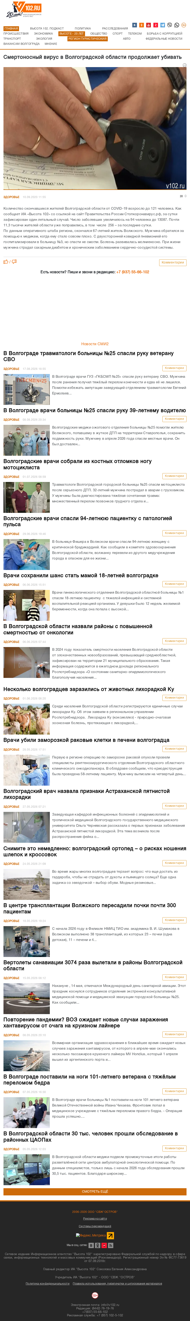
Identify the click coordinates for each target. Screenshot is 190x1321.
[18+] (184, 25)
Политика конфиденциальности (48, 1283)
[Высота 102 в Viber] (169, 25)
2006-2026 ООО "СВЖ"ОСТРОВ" (95, 1212)
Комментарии (173, 262)
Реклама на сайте (95, 1218)
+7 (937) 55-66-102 (132, 272)
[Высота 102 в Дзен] (155, 25)
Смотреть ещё (95, 1191)
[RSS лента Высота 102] (110, 1245)
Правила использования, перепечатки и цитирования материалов (117, 1283)
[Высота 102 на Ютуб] (148, 25)
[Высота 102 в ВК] (134, 25)
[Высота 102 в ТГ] (162, 25)
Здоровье (11, 197)
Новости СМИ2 (95, 344)
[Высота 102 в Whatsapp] (177, 25)
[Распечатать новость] (185, 65)
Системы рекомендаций (95, 1226)
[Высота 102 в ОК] (141, 25)
